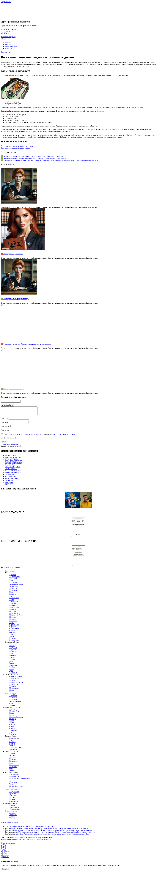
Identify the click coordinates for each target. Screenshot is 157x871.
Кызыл (11, 763)
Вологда (12, 680)
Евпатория (13, 805)
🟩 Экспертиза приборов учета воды (15, 299)
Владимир (13, 648)
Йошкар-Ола (14, 711)
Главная (8, 43)
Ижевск (12, 709)
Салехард (12, 742)
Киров (11, 715)
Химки (12, 634)
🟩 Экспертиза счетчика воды (12, 389)
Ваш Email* (5, 418)
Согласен (5, 869)
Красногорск (14, 598)
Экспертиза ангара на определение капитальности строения (31, 826)
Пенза (11, 721)
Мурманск (13, 686)
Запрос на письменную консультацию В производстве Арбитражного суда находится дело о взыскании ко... (52, 830)
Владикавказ (14, 792)
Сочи (11, 703)
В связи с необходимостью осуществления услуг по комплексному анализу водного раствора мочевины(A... (49, 828)
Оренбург (12, 719)
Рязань (11, 663)
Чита (11, 784)
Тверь (11, 669)
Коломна (12, 594)
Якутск (12, 788)
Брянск (12, 646)
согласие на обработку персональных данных (24, 434)
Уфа (10, 732)
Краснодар (13, 699)
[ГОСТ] (78, 536)
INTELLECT (10, 482)
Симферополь (14, 809)
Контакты (8, 48)
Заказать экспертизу (8, 37)
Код (11, 405)
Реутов (11, 623)
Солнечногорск (15, 628)
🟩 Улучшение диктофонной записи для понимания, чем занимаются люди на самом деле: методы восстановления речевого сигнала (49, 160)
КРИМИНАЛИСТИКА (13, 457)
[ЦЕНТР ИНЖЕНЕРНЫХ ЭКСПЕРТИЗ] (9, 18)
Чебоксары (13, 734)
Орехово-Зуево (14, 613)
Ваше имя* (5, 422)
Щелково (12, 638)
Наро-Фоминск (15, 607)
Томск (11, 770)
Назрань (12, 797)
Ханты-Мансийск (15, 747)
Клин (11, 592)
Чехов (11, 636)
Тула (11, 671)
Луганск (12, 818)
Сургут (12, 744)
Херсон (12, 813)
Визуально (5, 405)
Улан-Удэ (12, 780)
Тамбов (12, 667)
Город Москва (10, 571)
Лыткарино (13, 602)
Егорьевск (13, 582)
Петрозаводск (14, 688)
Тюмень (12, 746)
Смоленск (13, 665)
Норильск (13, 767)
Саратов (12, 728)
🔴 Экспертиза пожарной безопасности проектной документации (26, 344)
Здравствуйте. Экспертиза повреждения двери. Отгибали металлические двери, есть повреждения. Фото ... (52, 834)
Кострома (12, 655)
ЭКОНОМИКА (11, 469)
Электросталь (14, 640)
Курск (11, 657)
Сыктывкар (13, 692)
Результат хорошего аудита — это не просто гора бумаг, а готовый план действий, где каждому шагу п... (57, 832)
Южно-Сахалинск (16, 786)
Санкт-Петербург (15, 676)
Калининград (14, 684)
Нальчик (12, 799)
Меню (3, 39)
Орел (11, 661)
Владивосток (14, 776)
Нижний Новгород (16, 717)
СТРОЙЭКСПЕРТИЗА (13, 461)
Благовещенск (14, 774)
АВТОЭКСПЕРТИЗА (13, 471)
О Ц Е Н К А (10, 465)
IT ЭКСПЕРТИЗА (11, 459)
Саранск (12, 726)
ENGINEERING (11, 455)
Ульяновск (13, 730)
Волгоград (13, 698)
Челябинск (13, 749)
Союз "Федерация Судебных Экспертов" (37, 839)
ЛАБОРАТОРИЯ (11, 476)
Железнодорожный (16, 584)
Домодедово (13, 578)
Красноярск (13, 761)
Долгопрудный (14, 577)
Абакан (12, 753)
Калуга (12, 653)
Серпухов (12, 626)
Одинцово (13, 611)
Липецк (12, 659)
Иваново (12, 651)
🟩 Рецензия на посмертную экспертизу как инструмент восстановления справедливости (34, 156)
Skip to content (6, 2)
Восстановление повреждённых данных (15, 148)
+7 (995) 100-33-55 (7, 31)
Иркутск (12, 757)
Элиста (12, 705)
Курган (12, 740)
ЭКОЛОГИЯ (10, 480)
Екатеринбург (14, 738)
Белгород (12, 644)
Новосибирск (14, 765)
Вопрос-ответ (10, 44)
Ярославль (13, 673)
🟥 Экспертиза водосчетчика (12, 254)
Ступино (12, 630)
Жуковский (13, 586)
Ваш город (5, 430)
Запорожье (13, 815)
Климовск (13, 590)
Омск (11, 769)
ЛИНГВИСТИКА (11, 478)
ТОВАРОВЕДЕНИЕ (12, 467)
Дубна (11, 580)
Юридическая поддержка (10, 444)
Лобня (11, 600)
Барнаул (12, 755)
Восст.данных (6, 52)
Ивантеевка (13, 588)
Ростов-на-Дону (15, 701)
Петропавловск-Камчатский (19, 778)
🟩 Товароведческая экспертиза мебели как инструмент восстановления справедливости (33, 158)
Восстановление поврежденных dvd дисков (17, 146)
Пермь (11, 722)
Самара (12, 724)
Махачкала (13, 795)
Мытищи (12, 605)
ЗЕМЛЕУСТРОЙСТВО (13, 463)
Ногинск (12, 609)
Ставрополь (13, 801)
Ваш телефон (5, 426)
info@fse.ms (5, 33)
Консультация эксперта (9, 822)
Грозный (12, 794)
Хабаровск (13, 782)
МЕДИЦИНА (10, 474)
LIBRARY (9, 484)
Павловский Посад (16, 615)
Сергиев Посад (14, 625)
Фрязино (12, 632)
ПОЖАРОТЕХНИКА (13, 472)
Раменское (13, 621)
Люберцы (12, 603)
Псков (11, 690)
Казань (11, 713)
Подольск (12, 617)
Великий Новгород (16, 682)
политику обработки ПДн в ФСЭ (63, 434)
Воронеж (12, 650)
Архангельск (14, 678)
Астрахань (13, 696)
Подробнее (116, 865)
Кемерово (12, 759)
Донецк (12, 817)
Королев (12, 596)
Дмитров (12, 575)
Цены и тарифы (11, 46)
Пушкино (12, 619)
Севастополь (14, 807)
